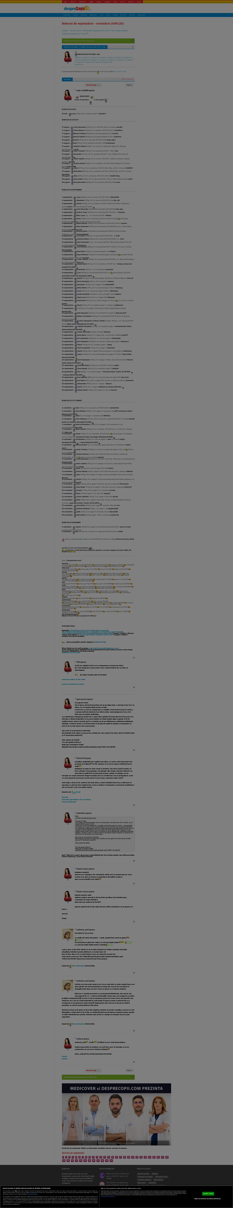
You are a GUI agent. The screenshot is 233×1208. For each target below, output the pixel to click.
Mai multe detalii (32, 1194)
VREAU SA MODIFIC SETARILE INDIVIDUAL (207, 1198)
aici (14, 1201)
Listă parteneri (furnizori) (108, 1196)
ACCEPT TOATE (208, 1193)
